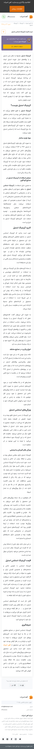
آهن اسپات (28, 23)
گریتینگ (22, 23)
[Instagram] (15, 739)
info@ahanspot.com (7, 707)
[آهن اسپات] (26, 17)
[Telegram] (20, 739)
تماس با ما (15, 734)
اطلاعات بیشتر (17, 9)
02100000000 (4, 710)
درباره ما (31, 734)
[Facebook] (11, 739)
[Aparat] (7, 739)
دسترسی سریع (23, 734)
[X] (3, 739)
